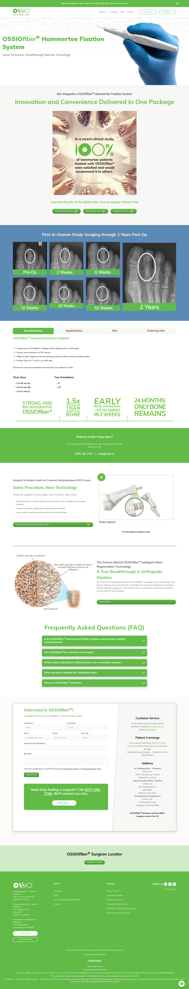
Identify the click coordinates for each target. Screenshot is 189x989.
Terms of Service (89, 769)
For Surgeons (146, 12)
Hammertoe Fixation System (118, 913)
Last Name (71, 723)
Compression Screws (115, 900)
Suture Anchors (113, 891)
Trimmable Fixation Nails (117, 904)
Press (122, 12)
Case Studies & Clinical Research (67, 900)
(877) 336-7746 (102, 3)
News (56, 895)
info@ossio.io (106, 454)
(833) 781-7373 (84, 454)
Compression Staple (115, 895)
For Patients (166, 12)
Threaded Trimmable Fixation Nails (121, 909)
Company (114, 12)
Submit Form (31, 775)
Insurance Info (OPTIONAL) (35, 743)
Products (102, 12)
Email (26, 733)
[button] (33, 331)
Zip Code (84, 733)
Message (27, 754)
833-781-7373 (154, 727)
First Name (28, 723)
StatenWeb (101, 954)
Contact (130, 12)
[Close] (177, 3)
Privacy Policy (73, 769)
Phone (55, 733)
